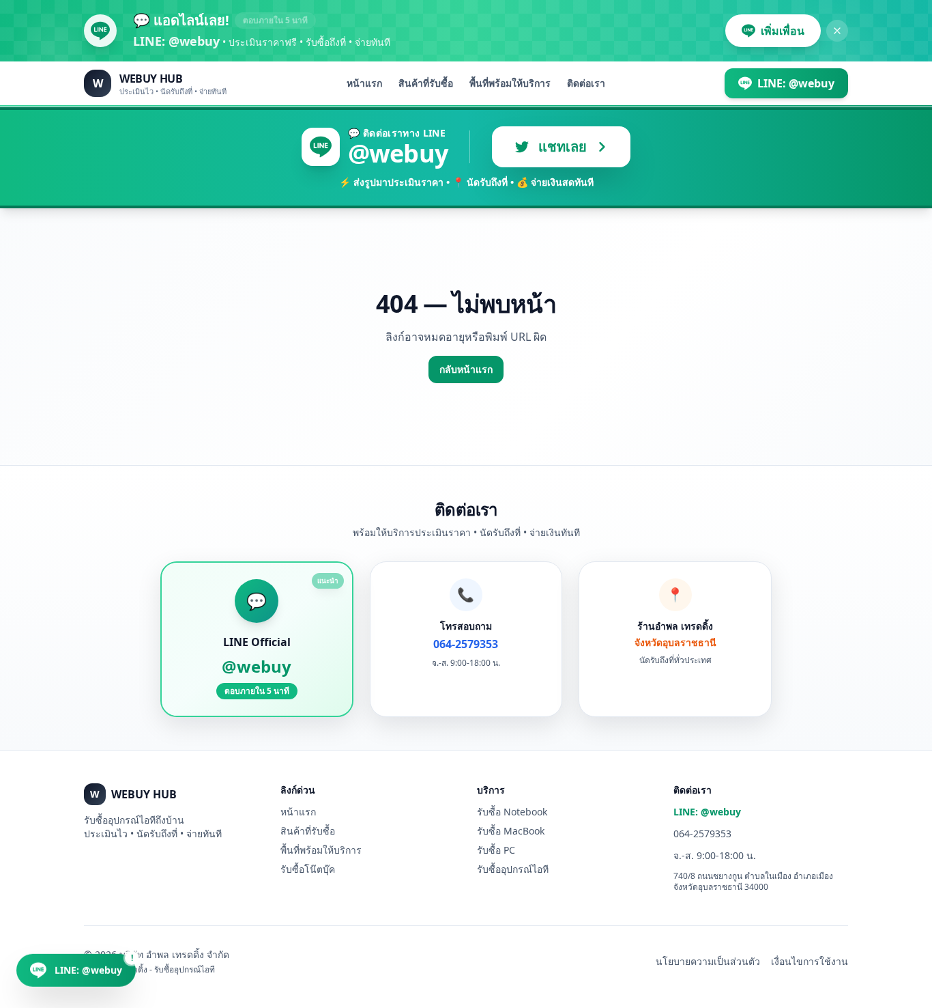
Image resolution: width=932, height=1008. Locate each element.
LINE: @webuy (707, 811)
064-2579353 (702, 833)
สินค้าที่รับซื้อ (425, 82)
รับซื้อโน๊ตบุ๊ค (307, 869)
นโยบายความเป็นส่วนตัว (708, 961)
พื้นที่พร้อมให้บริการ (510, 82)
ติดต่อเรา (586, 82)
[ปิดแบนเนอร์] (837, 31)
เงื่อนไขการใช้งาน (809, 961)
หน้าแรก (364, 82)
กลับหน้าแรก (466, 369)
